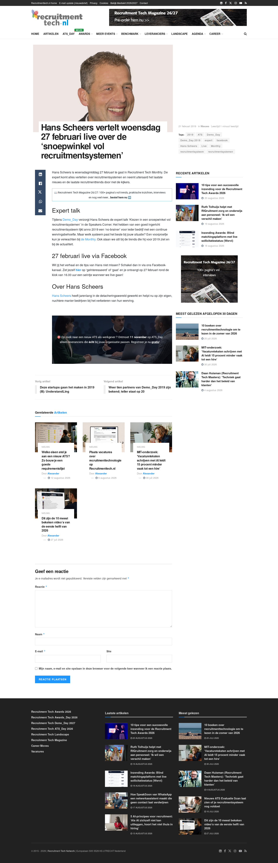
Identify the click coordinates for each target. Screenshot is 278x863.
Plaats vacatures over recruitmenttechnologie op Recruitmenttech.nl (105, 460)
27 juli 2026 (56, 539)
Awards (84, 34)
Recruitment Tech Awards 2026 (51, 711)
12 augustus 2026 (60, 477)
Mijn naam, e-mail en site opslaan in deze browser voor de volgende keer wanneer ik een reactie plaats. (105, 668)
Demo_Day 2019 (190, 140)
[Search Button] (245, 34)
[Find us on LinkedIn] (221, 3)
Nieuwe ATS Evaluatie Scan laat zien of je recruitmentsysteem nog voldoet (225, 802)
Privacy (93, 3)
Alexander (53, 473)
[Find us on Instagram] (236, 3)
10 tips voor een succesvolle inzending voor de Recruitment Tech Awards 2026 (221, 189)
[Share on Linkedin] (40, 174)
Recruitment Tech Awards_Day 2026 (54, 717)
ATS (200, 134)
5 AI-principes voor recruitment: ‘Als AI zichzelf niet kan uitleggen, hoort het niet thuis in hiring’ (151, 822)
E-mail (40, 651)
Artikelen (50, 34)
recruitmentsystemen (220, 151)
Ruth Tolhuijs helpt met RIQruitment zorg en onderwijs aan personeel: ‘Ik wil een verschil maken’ (221, 213)
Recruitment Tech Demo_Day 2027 (53, 723)
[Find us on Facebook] (226, 3)
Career (214, 34)
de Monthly (88, 239)
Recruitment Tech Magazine (49, 740)
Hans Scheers (188, 145)
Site (108, 651)
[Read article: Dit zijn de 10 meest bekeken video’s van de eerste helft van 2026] (56, 503)
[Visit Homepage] (57, 17)
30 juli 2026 (151, 477)
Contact (144, 3)
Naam (40, 634)
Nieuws (205, 126)
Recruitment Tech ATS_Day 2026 (52, 728)
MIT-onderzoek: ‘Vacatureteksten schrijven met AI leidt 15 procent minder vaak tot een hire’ (151, 460)
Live (204, 145)
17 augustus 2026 (142, 807)
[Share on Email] (40, 210)
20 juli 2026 (210, 338)
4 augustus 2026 (212, 390)
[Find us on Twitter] (230, 3)
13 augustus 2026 (142, 833)
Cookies (104, 3)
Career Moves (40, 746)
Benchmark (129, 34)
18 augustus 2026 (142, 785)
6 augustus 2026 (107, 477)
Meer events (105, 34)
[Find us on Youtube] (240, 3)
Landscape (179, 34)
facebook (222, 140)
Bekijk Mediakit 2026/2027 (123, 3)
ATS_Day (69, 33)
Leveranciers (155, 34)
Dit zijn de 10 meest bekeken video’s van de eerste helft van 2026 (56, 524)
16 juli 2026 (212, 811)
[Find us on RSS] (246, 3)
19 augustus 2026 (142, 763)
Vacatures (37, 751)
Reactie (41, 587)
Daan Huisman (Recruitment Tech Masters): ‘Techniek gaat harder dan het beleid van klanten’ (221, 379)
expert (208, 140)
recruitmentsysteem (192, 151)
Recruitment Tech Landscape (50, 734)
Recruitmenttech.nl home (44, 3)
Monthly (216, 145)
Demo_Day (213, 134)
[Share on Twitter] (40, 192)
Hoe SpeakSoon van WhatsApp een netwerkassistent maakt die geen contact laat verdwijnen (151, 798)
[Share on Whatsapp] (40, 201)
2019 (190, 134)
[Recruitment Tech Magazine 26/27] (178, 17)
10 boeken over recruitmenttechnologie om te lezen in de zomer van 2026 (220, 329)
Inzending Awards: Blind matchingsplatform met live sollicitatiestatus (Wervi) (219, 237)
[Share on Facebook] (40, 183)
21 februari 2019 (187, 126)
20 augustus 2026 (142, 737)
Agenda (197, 34)
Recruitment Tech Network (61, 850)
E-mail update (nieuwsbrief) (73, 3)
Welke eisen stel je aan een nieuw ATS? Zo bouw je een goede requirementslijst (56, 460)
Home (35, 34)
